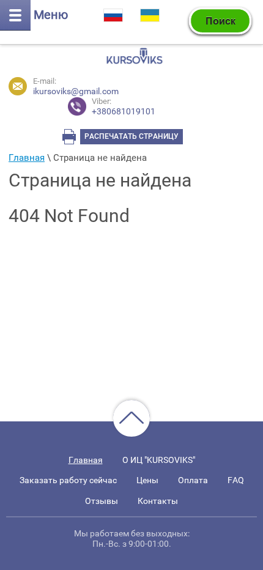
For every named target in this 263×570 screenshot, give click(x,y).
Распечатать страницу (131, 136)
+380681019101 (123, 106)
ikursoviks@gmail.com (76, 91)
